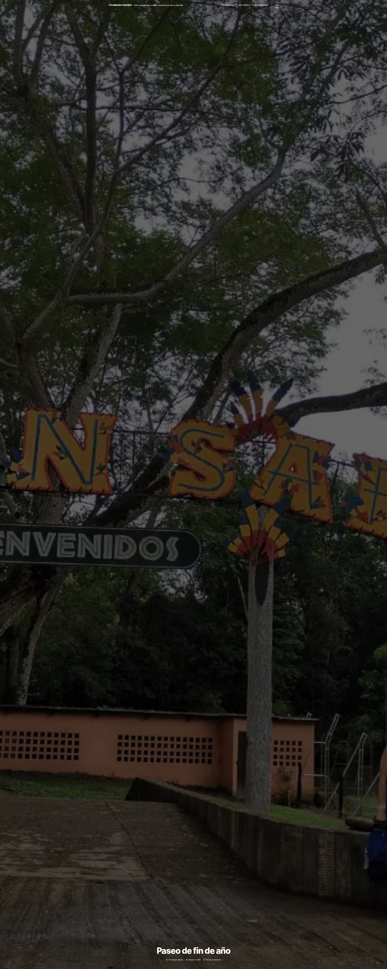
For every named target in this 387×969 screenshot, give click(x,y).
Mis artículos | (244, 5)
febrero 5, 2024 (194, 960)
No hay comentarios (213, 960)
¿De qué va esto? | (229, 5)
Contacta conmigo (260, 5)
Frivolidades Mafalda (120, 5)
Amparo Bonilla (177, 960)
